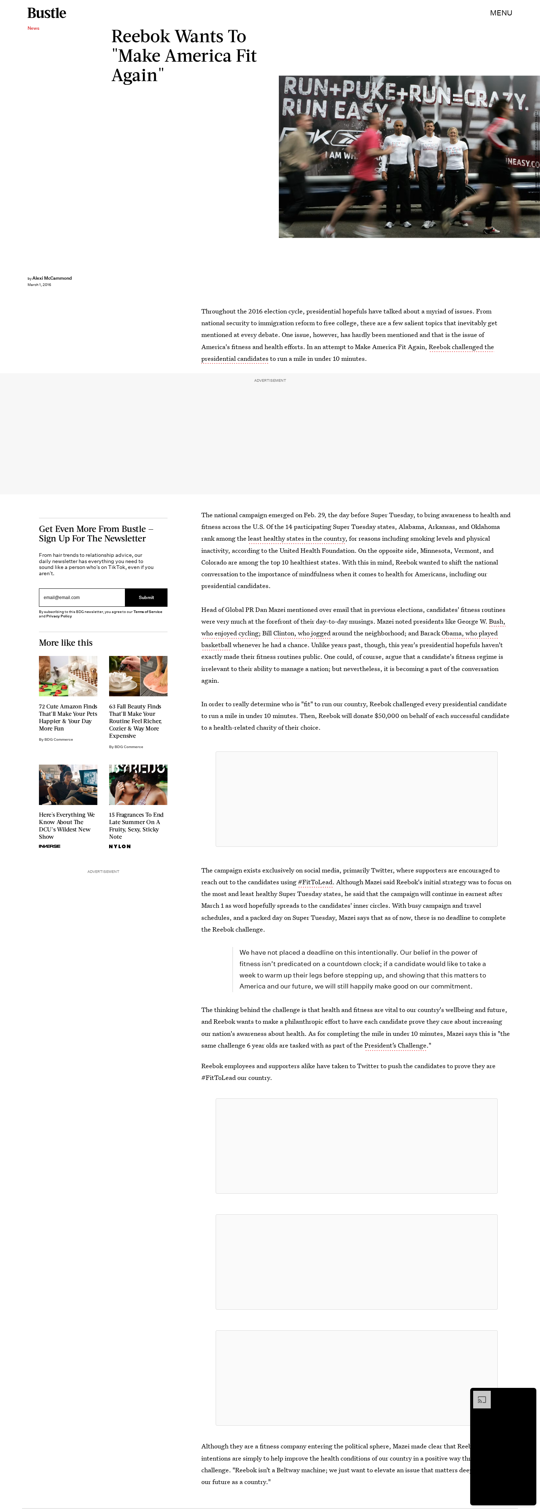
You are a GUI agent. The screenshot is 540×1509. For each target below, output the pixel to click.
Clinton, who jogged (302, 633)
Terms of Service (147, 611)
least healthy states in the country (296, 538)
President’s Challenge (395, 1045)
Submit (146, 597)
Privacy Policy (59, 616)
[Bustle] (47, 13)
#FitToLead (315, 882)
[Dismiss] (528, 1394)
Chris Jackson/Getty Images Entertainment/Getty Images (536, 156)
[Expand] (478, 1394)
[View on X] (356, 799)
